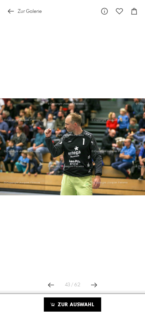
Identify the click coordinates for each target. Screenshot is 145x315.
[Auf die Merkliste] (119, 11)
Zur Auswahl (75, 304)
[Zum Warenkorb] (134, 11)
